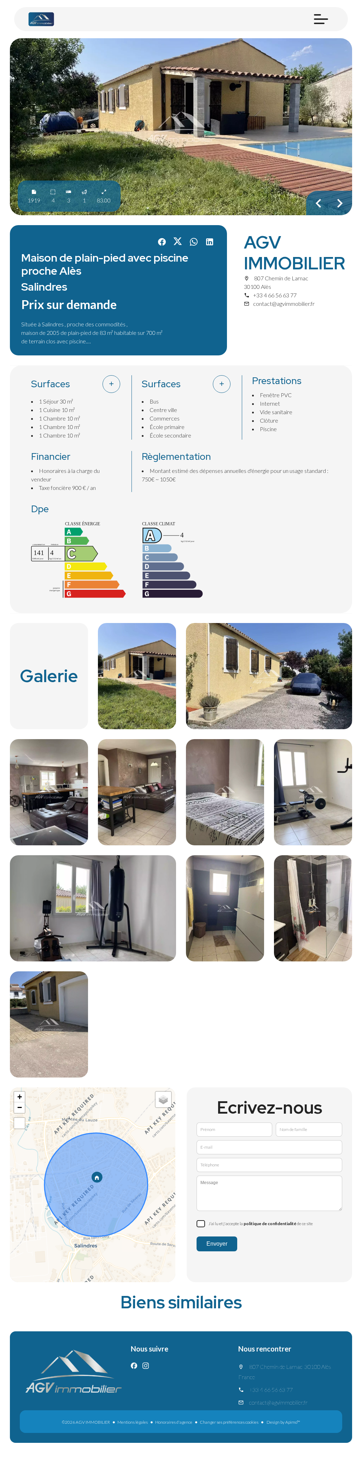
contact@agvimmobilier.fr (284, 303)
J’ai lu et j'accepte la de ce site (261, 1223)
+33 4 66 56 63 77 (275, 295)
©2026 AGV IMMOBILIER (86, 1422)
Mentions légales (132, 1422)
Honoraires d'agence (173, 1422)
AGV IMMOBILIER (294, 253)
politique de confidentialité (270, 1223)
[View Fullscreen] (19, 1123)
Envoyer (216, 1244)
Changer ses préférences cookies (229, 1422)
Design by (283, 1422)
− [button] (19, 1107)
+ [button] (19, 1096)
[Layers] (163, 1099)
